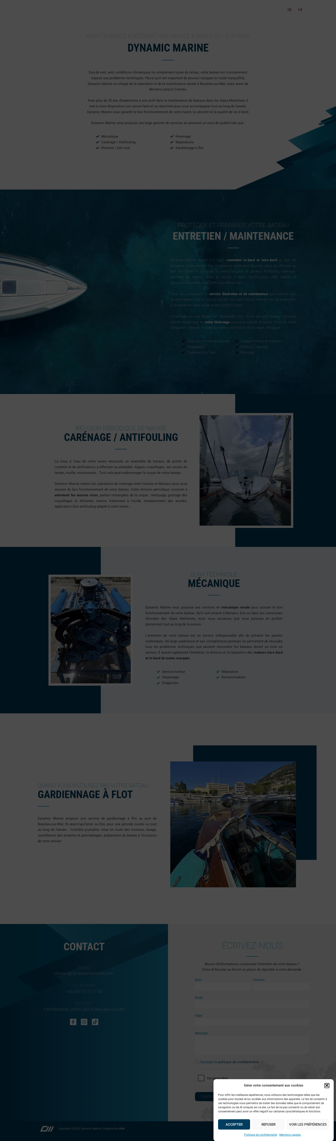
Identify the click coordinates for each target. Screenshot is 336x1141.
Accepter (234, 1124)
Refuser (268, 1124)
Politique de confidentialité (260, 1134)
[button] (327, 1085)
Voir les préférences (308, 1124)
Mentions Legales (290, 1134)
